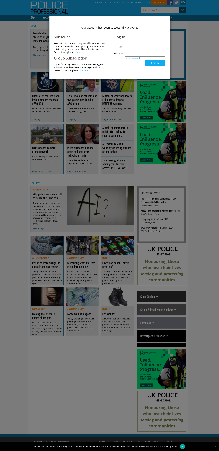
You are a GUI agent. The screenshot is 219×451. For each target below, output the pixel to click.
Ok (182, 446)
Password (118, 53)
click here (78, 52)
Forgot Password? (133, 58)
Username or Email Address (118, 45)
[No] (215, 446)
